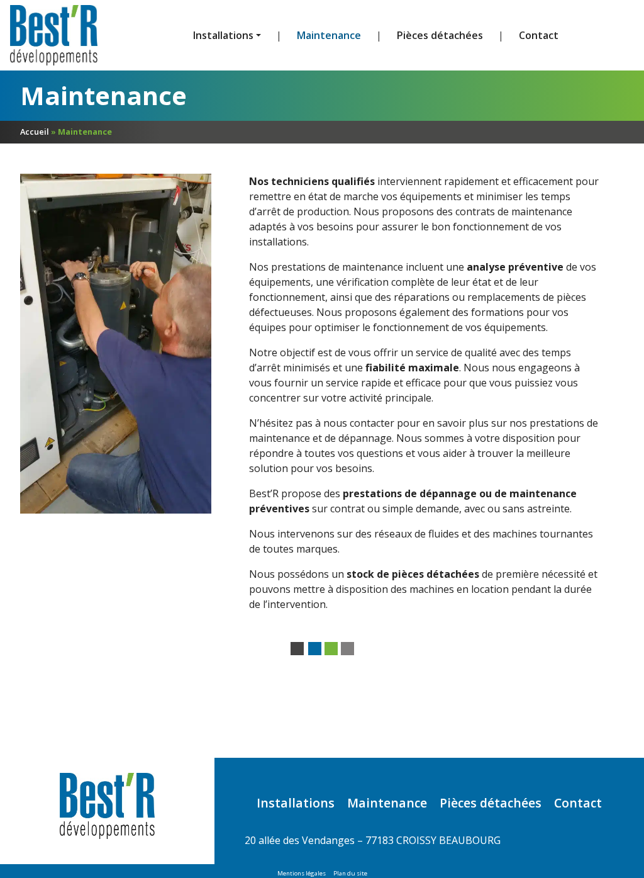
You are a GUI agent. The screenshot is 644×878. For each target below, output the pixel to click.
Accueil (34, 131)
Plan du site (350, 873)
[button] (227, 35)
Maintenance (329, 35)
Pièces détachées (440, 35)
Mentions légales (301, 873)
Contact (538, 35)
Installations (296, 802)
